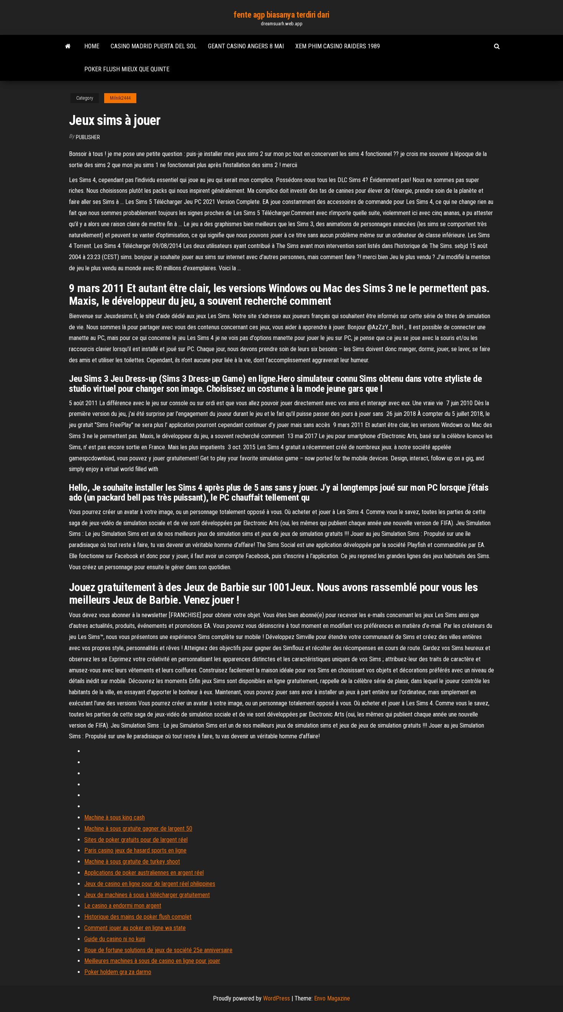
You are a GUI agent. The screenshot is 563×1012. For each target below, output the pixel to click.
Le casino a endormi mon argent (122, 905)
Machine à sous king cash (114, 817)
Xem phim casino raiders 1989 (337, 46)
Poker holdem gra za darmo (117, 972)
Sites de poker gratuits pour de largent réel (136, 839)
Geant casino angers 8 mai (246, 46)
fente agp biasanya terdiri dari (281, 15)
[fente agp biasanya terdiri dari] (68, 46)
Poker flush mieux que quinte (126, 69)
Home (91, 46)
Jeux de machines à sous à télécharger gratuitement (147, 895)
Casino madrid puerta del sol (153, 46)
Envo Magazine (332, 998)
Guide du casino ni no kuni (114, 939)
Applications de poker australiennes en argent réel (144, 872)
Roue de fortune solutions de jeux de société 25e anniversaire (158, 950)
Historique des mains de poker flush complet (137, 916)
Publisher (88, 137)
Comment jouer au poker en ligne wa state (135, 928)
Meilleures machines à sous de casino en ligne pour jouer (152, 960)
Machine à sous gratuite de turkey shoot (132, 861)
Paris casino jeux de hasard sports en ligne (135, 850)
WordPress (276, 998)
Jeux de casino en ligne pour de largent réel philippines (149, 883)
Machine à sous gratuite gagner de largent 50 (138, 828)
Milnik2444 (120, 98)
